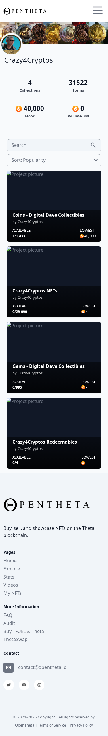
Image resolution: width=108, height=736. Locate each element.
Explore (11, 569)
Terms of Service (52, 725)
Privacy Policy (81, 725)
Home (10, 561)
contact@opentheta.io (42, 667)
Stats (8, 577)
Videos (10, 585)
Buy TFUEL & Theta (23, 631)
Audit (9, 623)
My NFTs (12, 593)
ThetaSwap (15, 639)
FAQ (7, 615)
